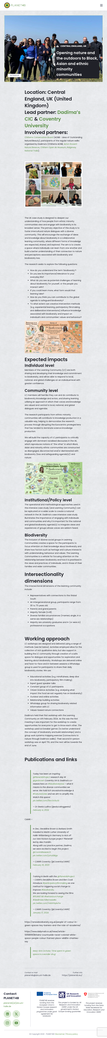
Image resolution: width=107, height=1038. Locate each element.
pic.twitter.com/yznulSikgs (45, 855)
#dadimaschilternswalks (44, 899)
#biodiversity (47, 889)
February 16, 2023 (41, 865)
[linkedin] (7, 1014)
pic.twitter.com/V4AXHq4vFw (47, 903)
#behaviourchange (53, 896)
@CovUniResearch (42, 852)
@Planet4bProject (41, 777)
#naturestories (40, 793)
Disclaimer (59, 1034)
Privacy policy (72, 1034)
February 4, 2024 (41, 810)
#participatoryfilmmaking (55, 883)
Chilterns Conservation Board (39, 137)
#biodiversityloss (56, 783)
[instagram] (7, 1023)
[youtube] (16, 1023)
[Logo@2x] (14, 3)
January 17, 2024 (41, 912)
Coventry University (43, 122)
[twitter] (16, 1014)
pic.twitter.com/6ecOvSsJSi (46, 800)
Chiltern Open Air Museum (53, 147)
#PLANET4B (38, 896)
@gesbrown (38, 780)
